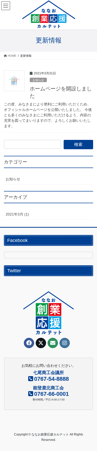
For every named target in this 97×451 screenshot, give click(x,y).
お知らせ (38, 80)
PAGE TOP (89, 433)
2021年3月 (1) (17, 214)
